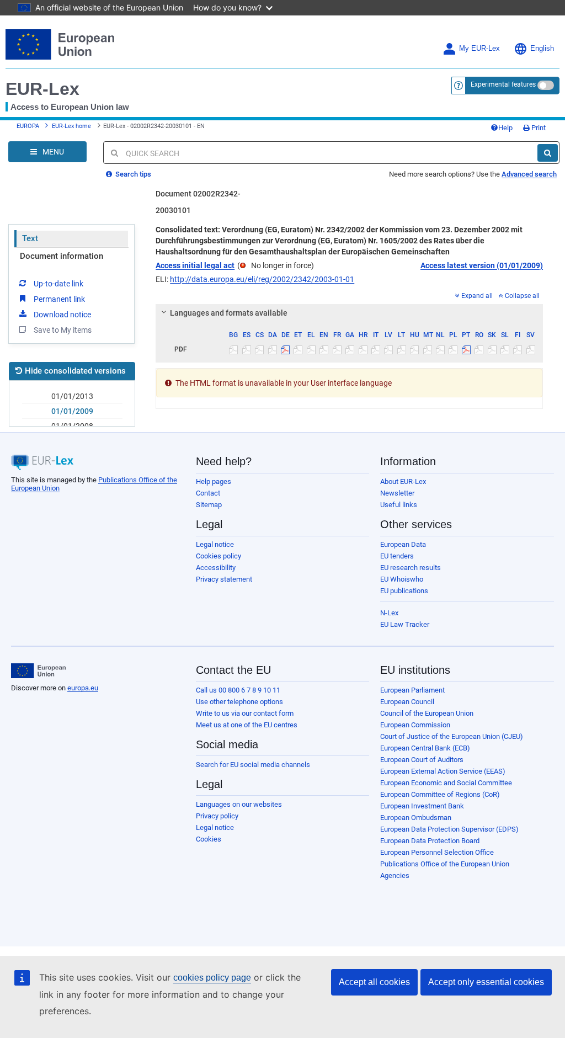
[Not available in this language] (233, 349)
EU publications (404, 591)
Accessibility (216, 567)
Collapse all (522, 296)
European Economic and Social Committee (446, 783)
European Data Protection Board (429, 841)
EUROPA (28, 126)
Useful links (398, 505)
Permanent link (59, 299)
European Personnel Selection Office (437, 852)
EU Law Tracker (404, 624)
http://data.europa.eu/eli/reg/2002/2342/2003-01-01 (262, 279)
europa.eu (82, 688)
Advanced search (529, 174)
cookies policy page (212, 977)
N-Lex (389, 613)
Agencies (394, 875)
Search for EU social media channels (253, 764)
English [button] (542, 48)
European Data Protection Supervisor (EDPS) (449, 829)
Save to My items (63, 330)
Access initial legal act (195, 265)
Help (505, 128)
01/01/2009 (72, 411)
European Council (407, 702)
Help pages (213, 481)
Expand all (477, 296)
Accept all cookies (374, 982)
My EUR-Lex (479, 48)
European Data (403, 544)
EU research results (410, 567)
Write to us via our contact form (245, 713)
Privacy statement (224, 579)
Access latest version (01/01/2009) (481, 265)
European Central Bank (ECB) (425, 748)
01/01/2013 (72, 396)
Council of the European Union (426, 713)
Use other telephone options (239, 702)
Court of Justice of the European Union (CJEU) (451, 736)
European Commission (415, 725)
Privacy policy (217, 816)
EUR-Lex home (71, 126)
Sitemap (209, 505)
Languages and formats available (228, 312)
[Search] (547, 153)
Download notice (62, 314)
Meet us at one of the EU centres (246, 725)
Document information (61, 256)
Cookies (208, 839)
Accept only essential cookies (486, 982)
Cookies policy (218, 556)
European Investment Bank (422, 806)
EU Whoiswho (401, 579)
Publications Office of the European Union (444, 864)
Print (538, 128)
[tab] (349, 313)
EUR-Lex (42, 89)
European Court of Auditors (421, 759)
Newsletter (397, 493)
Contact (208, 493)
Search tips (132, 174)
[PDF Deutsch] (285, 349)
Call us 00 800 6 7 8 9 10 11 (238, 690)
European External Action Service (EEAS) (442, 771)
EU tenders (397, 556)
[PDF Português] (466, 349)
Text (30, 238)
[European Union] (38, 671)
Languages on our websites (239, 804)
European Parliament (412, 690)
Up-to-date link (58, 283)
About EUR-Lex (403, 481)
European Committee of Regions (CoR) (440, 794)
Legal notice (215, 544)
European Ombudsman (415, 817)
